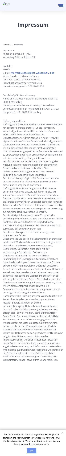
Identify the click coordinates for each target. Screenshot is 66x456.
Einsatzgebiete (11, 408)
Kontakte (8, 412)
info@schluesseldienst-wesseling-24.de (32, 72)
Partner (7, 417)
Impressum (9, 421)
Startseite (8, 403)
